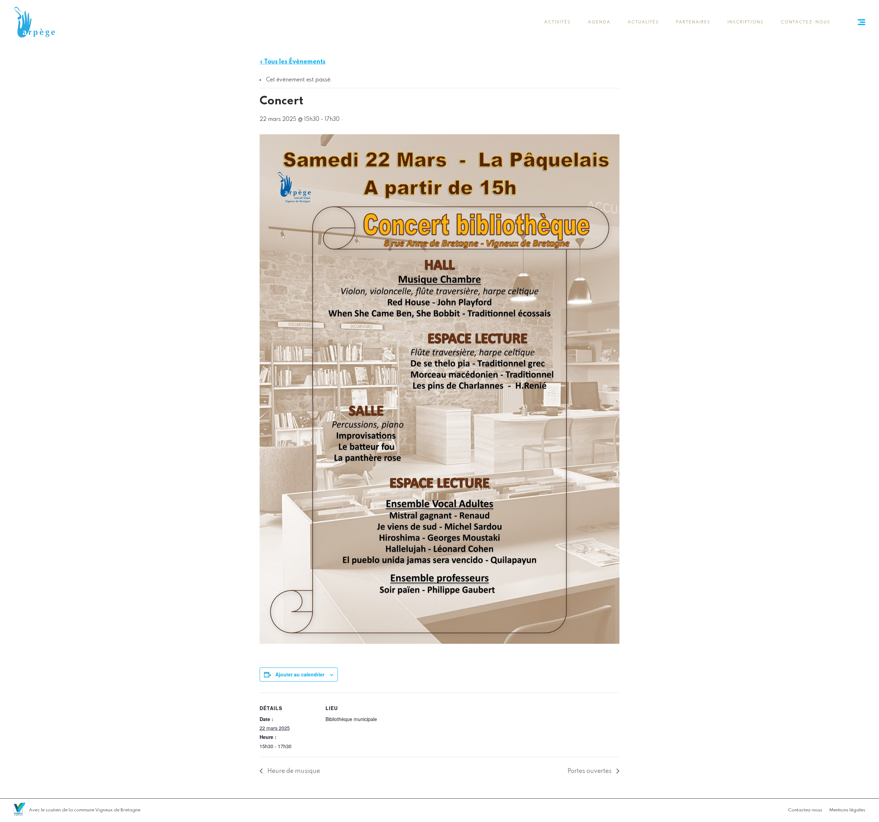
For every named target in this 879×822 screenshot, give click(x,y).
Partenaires (693, 22)
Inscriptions (746, 22)
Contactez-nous (805, 22)
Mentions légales (847, 810)
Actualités (643, 22)
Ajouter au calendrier (299, 674)
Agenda (599, 22)
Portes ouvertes (590, 771)
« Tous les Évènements (293, 62)
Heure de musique (293, 771)
